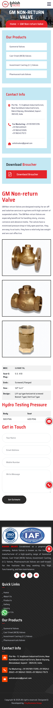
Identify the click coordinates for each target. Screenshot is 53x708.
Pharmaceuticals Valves (20, 74)
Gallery (7, 604)
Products (8, 600)
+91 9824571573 (19, 133)
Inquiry (7, 608)
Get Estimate (14, 499)
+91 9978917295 (33, 124)
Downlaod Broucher (27, 174)
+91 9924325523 (19, 127)
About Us (8, 596)
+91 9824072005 (19, 130)
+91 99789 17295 (30, 669)
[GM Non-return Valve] (26, 257)
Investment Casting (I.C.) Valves (24, 65)
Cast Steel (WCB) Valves (20, 56)
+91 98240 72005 (23, 672)
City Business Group (33, 703)
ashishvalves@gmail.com (22, 143)
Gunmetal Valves (17, 46)
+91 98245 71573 (40, 672)
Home (13, 24)
